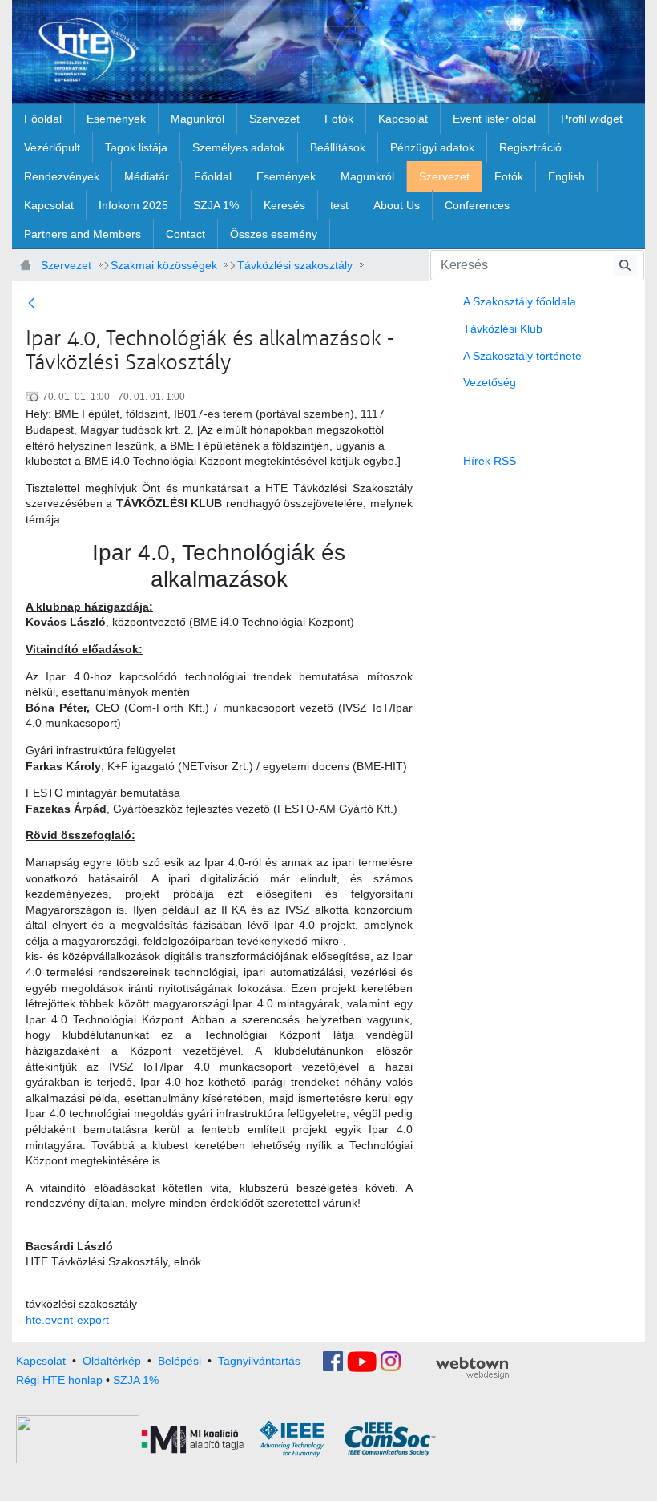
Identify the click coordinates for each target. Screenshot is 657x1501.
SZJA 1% (136, 1380)
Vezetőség (489, 382)
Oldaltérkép (112, 1360)
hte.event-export (67, 1319)
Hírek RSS (489, 460)
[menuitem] (43, 118)
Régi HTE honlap (59, 1380)
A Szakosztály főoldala (519, 301)
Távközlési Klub (502, 328)
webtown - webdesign (472, 1368)
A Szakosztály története (522, 355)
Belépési (179, 1360)
